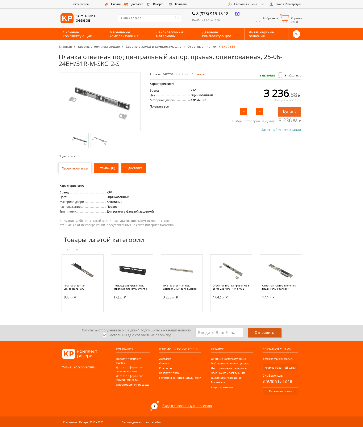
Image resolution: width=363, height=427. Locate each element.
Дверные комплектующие (216, 34)
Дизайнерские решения (261, 34)
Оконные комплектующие (77, 34)
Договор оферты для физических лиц (129, 369)
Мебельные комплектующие (124, 34)
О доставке (134, 168)
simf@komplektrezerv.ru (278, 359)
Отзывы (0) (106, 168)
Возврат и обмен (170, 373)
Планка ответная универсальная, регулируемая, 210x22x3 (79, 287)
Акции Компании (222, 387)
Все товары (218, 382)
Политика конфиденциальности (180, 378)
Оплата (164, 363)
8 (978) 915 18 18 (212, 13)
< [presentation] (67, 249)
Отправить (264, 332)
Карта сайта (153, 422)
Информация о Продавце (132, 384)
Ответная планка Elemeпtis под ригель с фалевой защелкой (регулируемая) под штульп (280, 287)
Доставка (165, 359)
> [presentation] (77, 249)
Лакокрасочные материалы (169, 34)
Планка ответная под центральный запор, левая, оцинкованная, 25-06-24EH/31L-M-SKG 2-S (180, 287)
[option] (100, 101)
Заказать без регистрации (281, 129)
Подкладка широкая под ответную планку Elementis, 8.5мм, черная (130, 287)
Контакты (165, 368)
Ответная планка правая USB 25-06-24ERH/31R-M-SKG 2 (231, 287)
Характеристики (75, 168)
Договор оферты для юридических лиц (129, 378)
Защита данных (132, 422)
